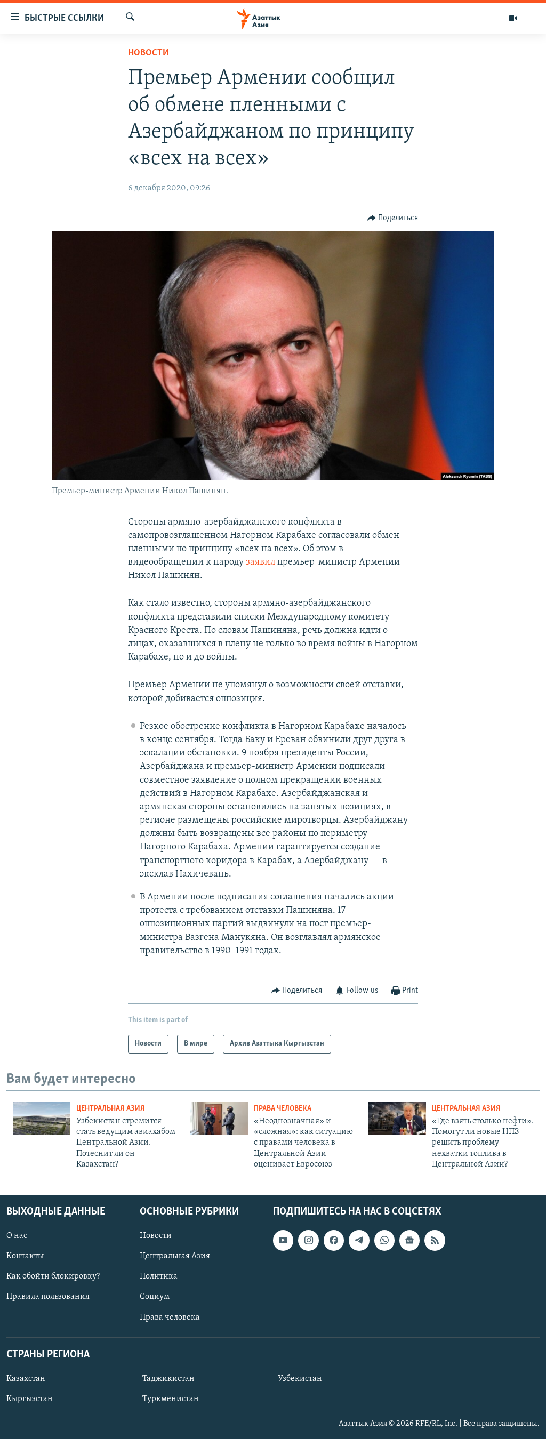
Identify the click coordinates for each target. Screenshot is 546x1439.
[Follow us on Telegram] (359, 1240)
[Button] (393, 218)
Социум (155, 1296)
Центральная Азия (110, 1109)
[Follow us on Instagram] (308, 1240)
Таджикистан (168, 1378)
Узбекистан (300, 1378)
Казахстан (25, 1378)
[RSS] (434, 1240)
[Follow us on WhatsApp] (384, 1240)
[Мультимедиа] (513, 18)
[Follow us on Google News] (409, 1240)
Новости (148, 53)
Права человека (282, 1109)
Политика (159, 1276)
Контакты (25, 1256)
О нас (16, 1236)
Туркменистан (170, 1399)
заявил (261, 562)
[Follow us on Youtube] (283, 1240)
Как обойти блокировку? (53, 1276)
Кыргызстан (29, 1399)
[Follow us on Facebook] (334, 1240)
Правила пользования (48, 1296)
